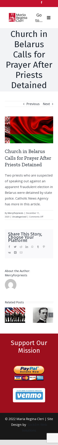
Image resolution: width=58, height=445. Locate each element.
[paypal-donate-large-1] (29, 364)
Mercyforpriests (15, 213)
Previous (33, 104)
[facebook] (41, 2)
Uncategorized (19, 216)
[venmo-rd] (29, 389)
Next (46, 104)
